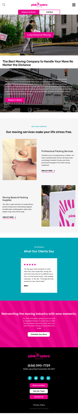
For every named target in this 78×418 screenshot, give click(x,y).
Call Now (49, 12)
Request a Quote (15, 100)
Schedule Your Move (39, 334)
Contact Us (38, 397)
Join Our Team (39, 391)
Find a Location (39, 385)
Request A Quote (28, 12)
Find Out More (47, 171)
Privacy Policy (39, 405)
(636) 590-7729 (39, 365)
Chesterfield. (45, 409)
